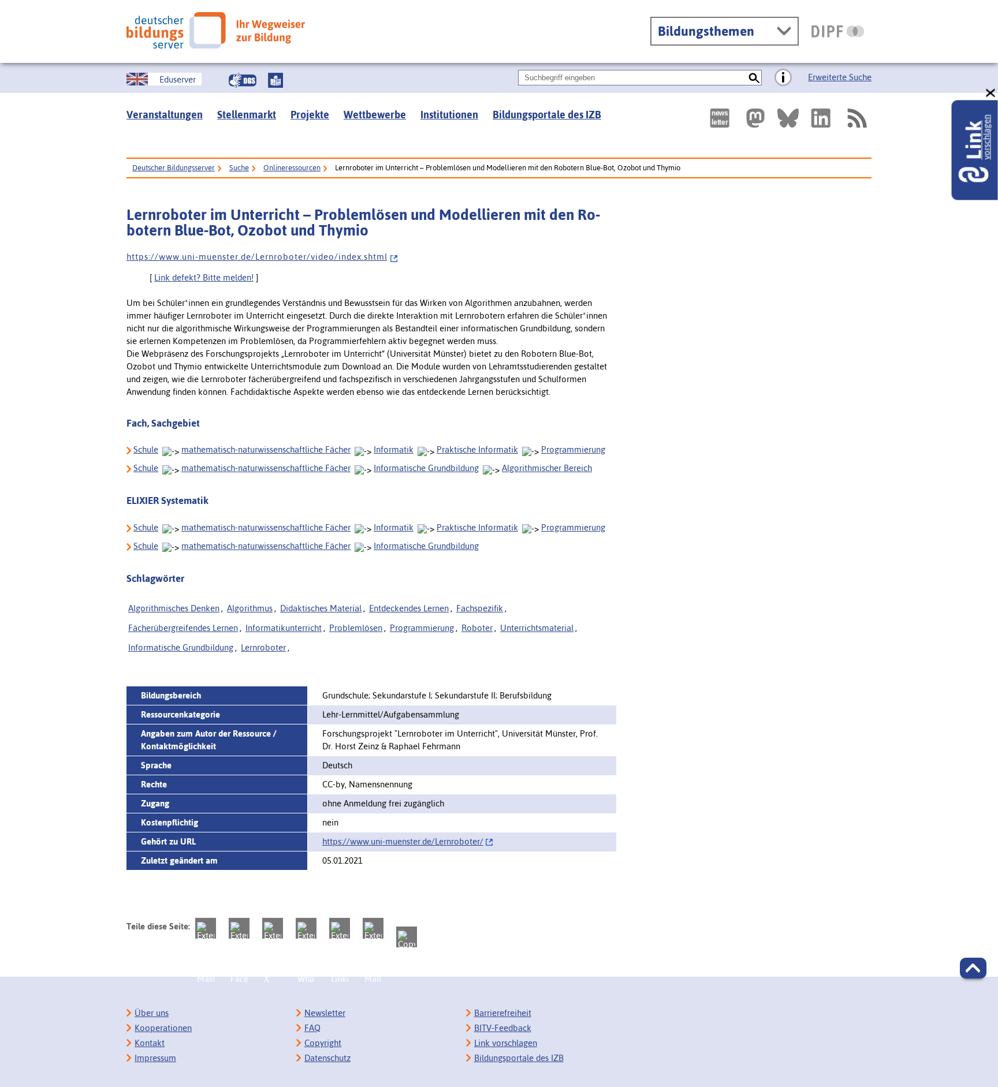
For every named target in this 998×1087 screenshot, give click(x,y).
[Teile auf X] (272, 928)
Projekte (310, 115)
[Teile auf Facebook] (239, 928)
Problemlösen (355, 628)
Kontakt (150, 1043)
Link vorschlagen (505, 1043)
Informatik (394, 449)
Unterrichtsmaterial (537, 628)
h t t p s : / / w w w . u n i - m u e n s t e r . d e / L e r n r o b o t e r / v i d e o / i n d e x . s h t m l (256, 257)
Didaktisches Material (321, 608)
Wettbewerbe (375, 115)
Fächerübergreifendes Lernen (183, 628)
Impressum (155, 1058)
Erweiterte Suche (840, 77)
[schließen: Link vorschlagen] (991, 93)
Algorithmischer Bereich (547, 468)
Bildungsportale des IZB (547, 115)
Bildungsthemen (706, 31)
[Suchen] (754, 77)
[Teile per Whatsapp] (306, 928)
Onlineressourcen (292, 167)
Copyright (322, 1043)
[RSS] (856, 118)
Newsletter (324, 1013)
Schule (145, 449)
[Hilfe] (783, 78)
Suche (239, 167)
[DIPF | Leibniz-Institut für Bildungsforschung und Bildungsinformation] (838, 31)
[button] (973, 968)
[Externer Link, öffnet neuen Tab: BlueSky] (788, 118)
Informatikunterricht (283, 628)
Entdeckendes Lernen (409, 608)
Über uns (152, 1013)
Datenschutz (327, 1058)
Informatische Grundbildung (426, 468)
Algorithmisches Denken (173, 608)
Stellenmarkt (246, 115)
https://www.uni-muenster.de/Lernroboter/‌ (402, 841)
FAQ (312, 1028)
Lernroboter (263, 647)
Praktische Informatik (477, 449)
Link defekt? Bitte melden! (204, 277)
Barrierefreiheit (502, 1013)
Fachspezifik (479, 608)
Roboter (477, 628)
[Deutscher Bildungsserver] (215, 30)
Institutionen (449, 115)
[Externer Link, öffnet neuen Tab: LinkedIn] (821, 118)
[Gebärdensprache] (242, 80)
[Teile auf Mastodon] (205, 928)
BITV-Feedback (502, 1028)
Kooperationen (163, 1028)
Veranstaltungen (164, 115)
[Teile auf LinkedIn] (339, 928)
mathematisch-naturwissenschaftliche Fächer (266, 449)
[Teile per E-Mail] (373, 928)
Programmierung (573, 449)
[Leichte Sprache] (275, 80)
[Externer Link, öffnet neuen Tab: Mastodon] (755, 118)
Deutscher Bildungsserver (173, 167)
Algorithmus (250, 608)
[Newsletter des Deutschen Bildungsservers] (720, 118)
